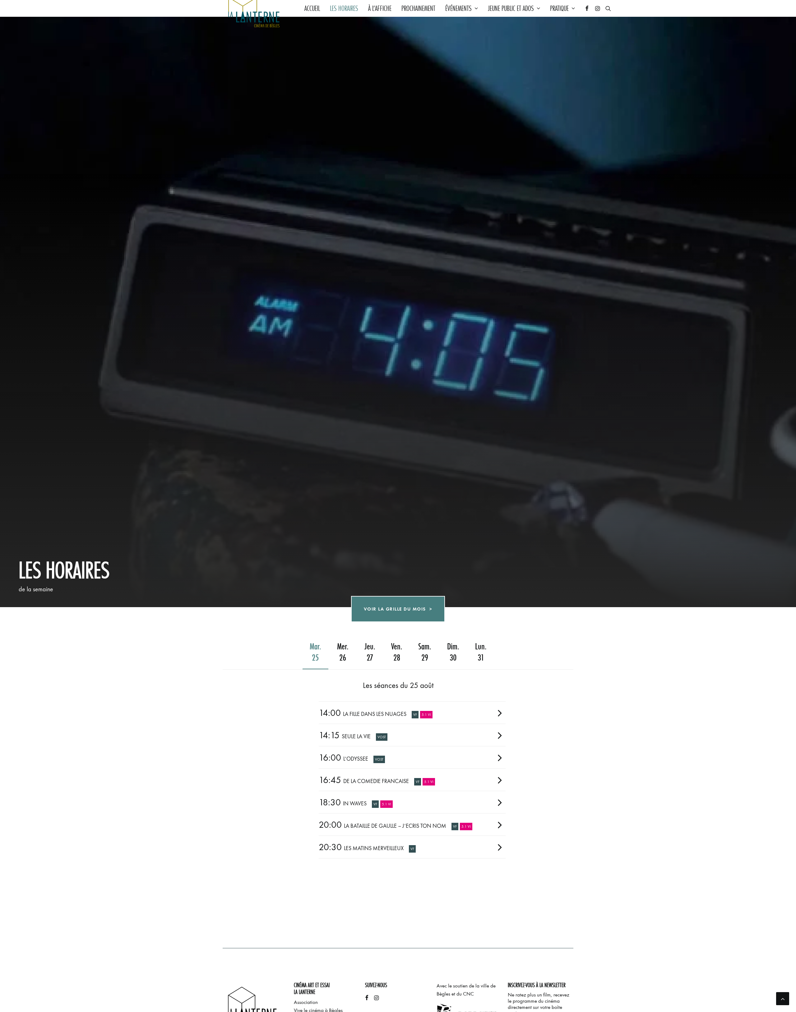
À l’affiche (379, 8)
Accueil (312, 8)
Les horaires (344, 8)
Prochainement (418, 8)
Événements (458, 8)
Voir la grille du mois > (398, 611)
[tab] (412, 713)
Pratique (559, 8)
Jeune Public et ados (511, 8)
